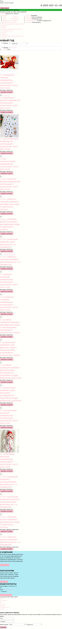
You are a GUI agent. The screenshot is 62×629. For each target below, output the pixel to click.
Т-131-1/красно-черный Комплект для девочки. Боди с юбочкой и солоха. (10, 204)
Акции (3, 38)
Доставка (29, 19)
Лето (4, 19)
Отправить (3, 627)
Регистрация (3, 600)
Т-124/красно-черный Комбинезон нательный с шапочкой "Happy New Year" (9, 81)
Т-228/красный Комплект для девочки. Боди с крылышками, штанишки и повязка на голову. (10, 349)
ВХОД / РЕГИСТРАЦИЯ (6, 3)
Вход (1, 598)
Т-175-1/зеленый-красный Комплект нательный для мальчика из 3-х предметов (10, 502)
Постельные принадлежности (12, 29)
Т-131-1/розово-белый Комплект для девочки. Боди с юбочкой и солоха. (10, 224)
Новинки (4, 15)
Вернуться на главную (12, 13)
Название (14, 47)
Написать (4, 582)
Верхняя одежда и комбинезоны (12, 24)
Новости (29, 17)
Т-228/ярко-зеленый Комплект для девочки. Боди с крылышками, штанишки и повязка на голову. (10, 326)
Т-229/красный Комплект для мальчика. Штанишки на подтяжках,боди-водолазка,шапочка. (11, 394)
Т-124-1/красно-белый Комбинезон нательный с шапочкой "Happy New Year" (10, 184)
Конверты (15, 17)
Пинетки (4, 34)
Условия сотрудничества (44, 20)
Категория (4, 49)
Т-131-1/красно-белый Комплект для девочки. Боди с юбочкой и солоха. (10, 522)
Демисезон (7, 20)
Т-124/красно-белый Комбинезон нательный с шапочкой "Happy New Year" (10, 103)
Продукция (34, 15)
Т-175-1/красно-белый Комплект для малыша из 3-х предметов (10, 541)
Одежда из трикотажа (9, 22)
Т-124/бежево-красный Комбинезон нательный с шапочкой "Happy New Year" (9, 460)
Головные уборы (7, 31)
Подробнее (4, 565)
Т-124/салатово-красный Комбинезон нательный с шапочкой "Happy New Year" (9, 417)
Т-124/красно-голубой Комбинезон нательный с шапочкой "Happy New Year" (9, 303)
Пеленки (4, 26)
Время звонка (4, 624)
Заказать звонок (4, 8)
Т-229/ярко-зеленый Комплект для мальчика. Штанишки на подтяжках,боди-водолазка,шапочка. (11, 371)
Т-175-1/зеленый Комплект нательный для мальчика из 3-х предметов (9, 481)
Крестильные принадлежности (12, 36)
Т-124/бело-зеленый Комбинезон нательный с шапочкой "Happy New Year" (9, 281)
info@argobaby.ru (9, 589)
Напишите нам (6, 595)
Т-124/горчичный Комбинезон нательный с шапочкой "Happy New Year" (9, 144)
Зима (4, 17)
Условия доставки (37, 19)
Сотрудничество (31, 20)
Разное (3, 33)
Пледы (3, 27)
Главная (3, 13)
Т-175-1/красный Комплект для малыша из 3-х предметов (9, 243)
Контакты (29, 22)
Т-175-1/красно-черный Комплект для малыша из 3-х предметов (10, 261)
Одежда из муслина (15, 19)
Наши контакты (36, 22)
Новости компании (37, 17)
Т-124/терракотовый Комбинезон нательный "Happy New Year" (9, 164)
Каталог (28, 15)
